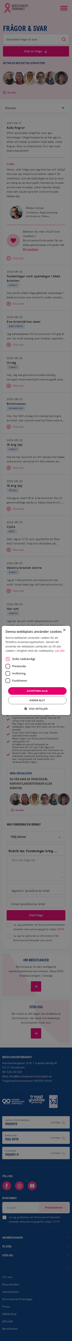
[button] (36, 709)
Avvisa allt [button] (37, 700)
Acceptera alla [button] (37, 690)
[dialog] (36, 670)
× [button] (64, 630)
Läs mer (60, 650)
